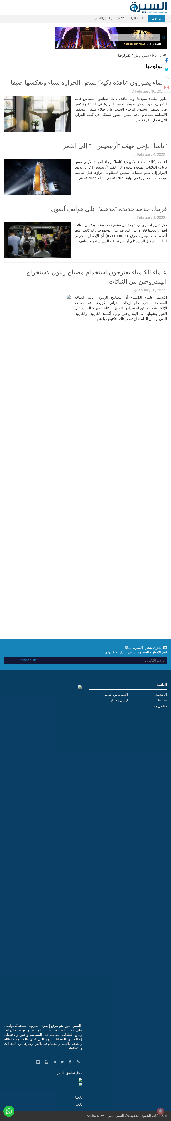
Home (157, 55)
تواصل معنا (159, 706)
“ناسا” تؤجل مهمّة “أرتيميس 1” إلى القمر (115, 145)
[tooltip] (166, 60)
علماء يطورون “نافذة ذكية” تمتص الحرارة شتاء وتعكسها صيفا (89, 82)
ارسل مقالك (119, 700)
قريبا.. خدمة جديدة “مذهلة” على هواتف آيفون (109, 208)
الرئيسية (161, 694)
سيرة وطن (141, 55)
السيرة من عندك (116, 694)
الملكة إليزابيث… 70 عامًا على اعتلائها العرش (118, 18)
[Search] (163, 37)
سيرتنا (162, 700)
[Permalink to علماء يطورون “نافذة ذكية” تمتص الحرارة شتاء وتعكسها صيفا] (37, 130)
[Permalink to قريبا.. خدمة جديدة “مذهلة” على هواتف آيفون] (37, 256)
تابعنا (78, 1097)
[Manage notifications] (160, 1111)
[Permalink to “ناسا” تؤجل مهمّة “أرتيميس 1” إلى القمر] (37, 193)
